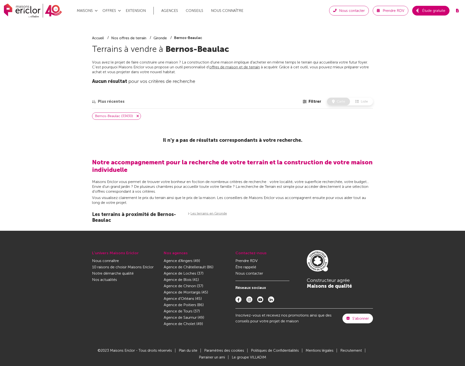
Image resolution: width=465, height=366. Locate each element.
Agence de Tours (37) (182, 311)
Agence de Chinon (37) (183, 286)
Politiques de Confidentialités (275, 350)
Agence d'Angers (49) (182, 260)
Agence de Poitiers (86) (184, 304)
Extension (136, 10)
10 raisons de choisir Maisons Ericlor (123, 267)
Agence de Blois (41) (181, 279)
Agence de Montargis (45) (186, 292)
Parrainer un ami (212, 357)
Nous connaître (227, 10)
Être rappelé (245, 267)
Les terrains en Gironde (209, 213)
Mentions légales (319, 350)
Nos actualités (104, 279)
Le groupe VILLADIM (249, 357)
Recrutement (351, 350)
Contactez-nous (251, 253)
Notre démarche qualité (113, 273)
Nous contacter (249, 273)
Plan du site (188, 350)
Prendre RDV (246, 260)
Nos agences (176, 253)
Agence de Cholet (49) (183, 323)
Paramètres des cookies (224, 350)
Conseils (194, 10)
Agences (169, 10)
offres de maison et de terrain (234, 67)
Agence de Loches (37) (183, 273)
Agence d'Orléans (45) (183, 298)
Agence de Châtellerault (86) (188, 267)
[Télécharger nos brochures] (457, 11)
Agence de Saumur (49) (184, 317)
